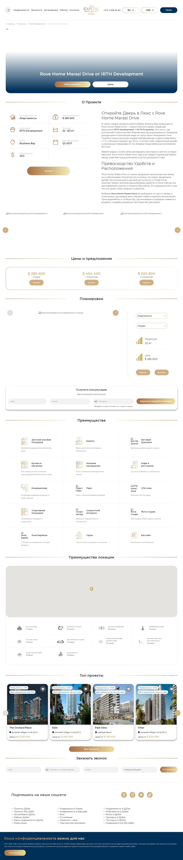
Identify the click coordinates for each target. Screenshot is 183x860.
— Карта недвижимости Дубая (27, 820)
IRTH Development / (38, 24)
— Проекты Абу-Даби (22, 811)
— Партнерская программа (71, 823)
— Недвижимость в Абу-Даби (118, 823)
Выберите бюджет (132, 770)
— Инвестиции (19, 823)
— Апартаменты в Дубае (116, 811)
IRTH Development (31, 130)
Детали (162, 372)
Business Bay (27, 143)
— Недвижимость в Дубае (116, 808)
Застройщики (51, 10)
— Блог (61, 814)
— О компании (64, 817)
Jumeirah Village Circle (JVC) (25, 732)
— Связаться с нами (67, 820)
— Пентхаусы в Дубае (114, 820)
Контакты (74, 10)
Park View (101, 727)
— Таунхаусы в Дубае (114, 817)
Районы (64, 10)
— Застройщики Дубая (23, 814)
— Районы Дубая (20, 817)
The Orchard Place (20, 727)
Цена (110, 84)
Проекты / (23, 24)
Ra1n (55, 727)
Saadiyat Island (104, 732)
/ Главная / (12, 24)
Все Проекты (91, 749)
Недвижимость (21, 10)
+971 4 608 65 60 (112, 10)
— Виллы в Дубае (112, 814)
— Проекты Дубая (20, 808)
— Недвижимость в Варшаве (72, 811)
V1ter (141, 727)
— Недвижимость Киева (69, 808)
